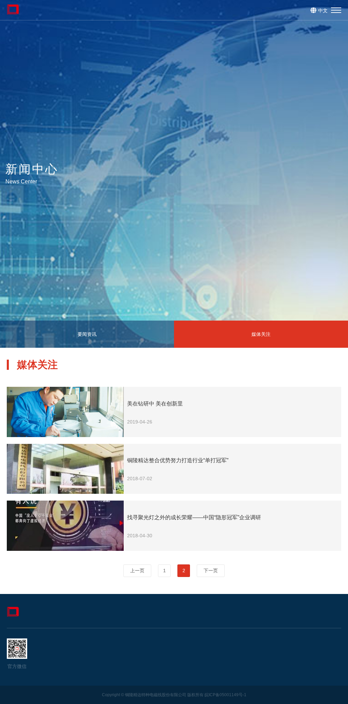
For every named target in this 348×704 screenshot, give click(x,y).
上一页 (137, 570)
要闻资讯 (87, 334)
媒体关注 (261, 334)
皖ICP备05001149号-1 (225, 694)
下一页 (211, 570)
